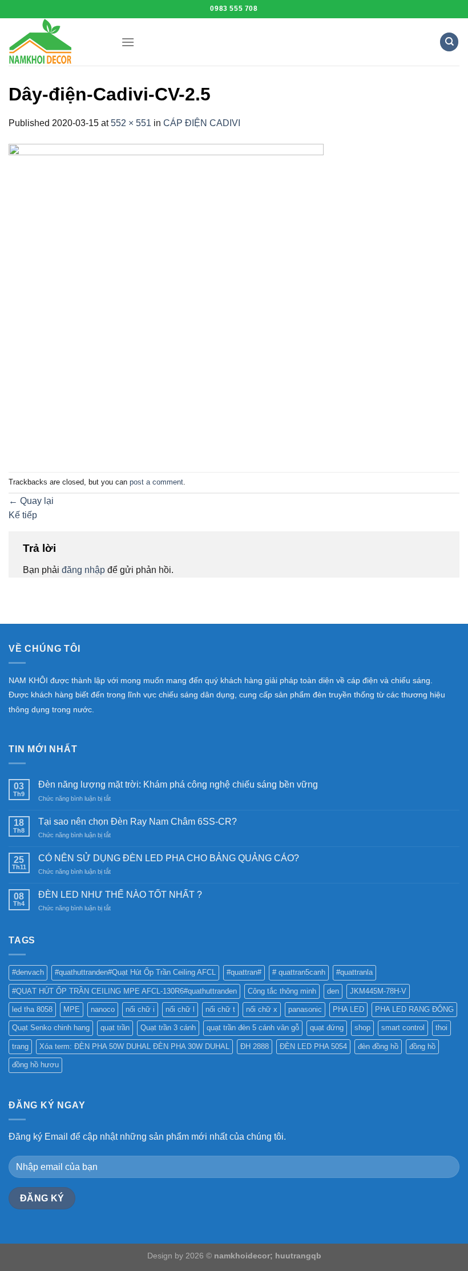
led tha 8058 (32, 1009)
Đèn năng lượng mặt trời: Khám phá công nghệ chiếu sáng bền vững (178, 784)
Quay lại (31, 501)
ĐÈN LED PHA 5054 (313, 1046)
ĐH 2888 (254, 1046)
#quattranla (354, 972)
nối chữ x (261, 1009)
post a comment (156, 482)
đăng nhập (83, 570)
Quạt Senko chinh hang (51, 1027)
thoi (441, 1027)
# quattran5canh (298, 972)
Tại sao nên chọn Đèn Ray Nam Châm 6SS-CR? (137, 821)
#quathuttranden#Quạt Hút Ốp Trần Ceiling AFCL (135, 972)
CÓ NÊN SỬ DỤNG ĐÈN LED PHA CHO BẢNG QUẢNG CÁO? (168, 858)
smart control (403, 1027)
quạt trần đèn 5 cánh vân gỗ (253, 1027)
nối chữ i (140, 1009)
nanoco (103, 1009)
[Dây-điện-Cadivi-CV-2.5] (166, 300)
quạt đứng (327, 1027)
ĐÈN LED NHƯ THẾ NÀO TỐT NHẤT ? (120, 894)
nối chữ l (180, 1009)
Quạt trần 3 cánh (168, 1027)
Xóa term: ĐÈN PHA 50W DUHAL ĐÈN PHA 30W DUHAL (134, 1046)
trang (20, 1046)
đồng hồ (422, 1046)
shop (362, 1027)
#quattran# (244, 972)
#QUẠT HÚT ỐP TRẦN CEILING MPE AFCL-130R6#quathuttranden (124, 991)
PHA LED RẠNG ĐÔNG (414, 1009)
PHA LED (348, 1009)
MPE (71, 1009)
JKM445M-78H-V (378, 991)
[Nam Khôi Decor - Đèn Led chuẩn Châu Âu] (56, 42)
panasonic (305, 1009)
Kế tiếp (23, 515)
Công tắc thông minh (282, 991)
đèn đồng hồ (378, 1046)
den (333, 991)
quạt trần (115, 1027)
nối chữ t (220, 1009)
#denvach (28, 972)
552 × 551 (131, 123)
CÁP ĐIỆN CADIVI (201, 123)
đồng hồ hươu (35, 1064)
